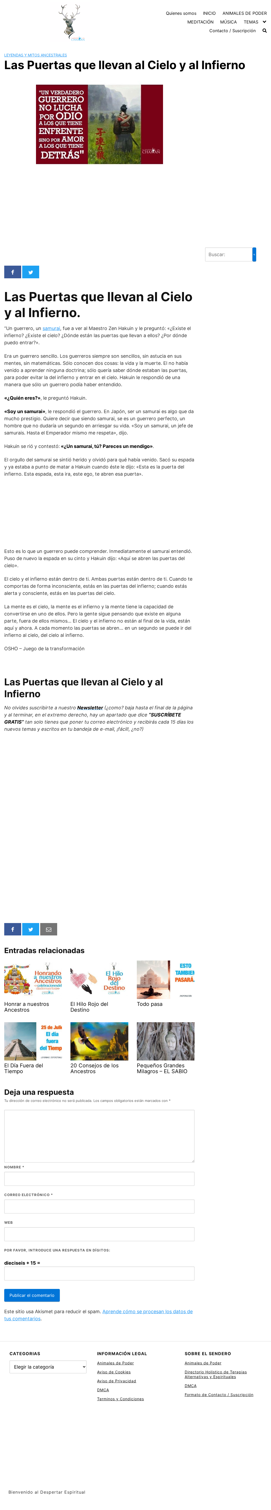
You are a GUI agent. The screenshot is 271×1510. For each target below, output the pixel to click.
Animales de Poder (115, 1363)
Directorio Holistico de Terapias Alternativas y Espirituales (216, 1374)
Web (8, 1222)
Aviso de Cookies (114, 1372)
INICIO (209, 13)
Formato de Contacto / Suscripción (219, 1394)
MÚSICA (228, 22)
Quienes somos (181, 13)
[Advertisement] (99, 222)
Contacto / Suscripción (232, 30)
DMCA (103, 1390)
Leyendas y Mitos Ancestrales (35, 55)
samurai (51, 328)
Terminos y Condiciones (120, 1399)
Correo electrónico (28, 1195)
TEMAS (251, 22)
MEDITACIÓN (200, 22)
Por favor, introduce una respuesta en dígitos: (57, 1250)
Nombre (14, 1167)
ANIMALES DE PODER (245, 13)
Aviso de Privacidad (116, 1381)
